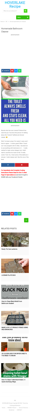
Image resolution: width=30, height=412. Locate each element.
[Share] (8, 165)
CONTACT (19, 410)
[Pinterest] (22, 165)
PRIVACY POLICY (12, 407)
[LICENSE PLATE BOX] (15, 265)
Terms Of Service (23, 407)
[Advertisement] (15, 51)
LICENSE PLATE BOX (9, 275)
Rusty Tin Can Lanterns (9, 249)
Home (3, 407)
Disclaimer (11, 410)
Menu (19, 17)
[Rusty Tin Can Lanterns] (15, 239)
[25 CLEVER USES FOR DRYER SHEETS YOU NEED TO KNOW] (15, 343)
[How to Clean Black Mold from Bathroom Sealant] (15, 291)
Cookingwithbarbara (15, 405)
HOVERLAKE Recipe (15, 5)
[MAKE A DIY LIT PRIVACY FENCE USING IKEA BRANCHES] (15, 317)
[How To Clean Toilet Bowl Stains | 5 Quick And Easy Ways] (15, 369)
